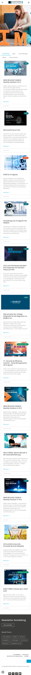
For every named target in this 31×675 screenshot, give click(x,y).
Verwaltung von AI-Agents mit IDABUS (15, 222)
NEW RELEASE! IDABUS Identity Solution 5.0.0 (12, 81)
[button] (2, 2)
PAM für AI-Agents (10, 174)
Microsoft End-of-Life (11, 130)
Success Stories (13, 57)
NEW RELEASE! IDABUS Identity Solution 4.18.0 (12, 498)
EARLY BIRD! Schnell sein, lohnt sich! (15, 590)
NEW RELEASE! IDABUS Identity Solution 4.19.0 (12, 407)
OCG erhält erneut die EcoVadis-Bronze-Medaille (13, 545)
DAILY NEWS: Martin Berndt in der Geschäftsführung (15, 454)
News (13, 53)
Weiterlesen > (6, 101)
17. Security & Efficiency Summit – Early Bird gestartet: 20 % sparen (15, 363)
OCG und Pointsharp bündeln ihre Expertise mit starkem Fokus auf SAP (14, 267)
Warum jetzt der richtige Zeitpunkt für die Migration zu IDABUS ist (15, 316)
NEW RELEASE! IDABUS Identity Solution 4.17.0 (12, 633)
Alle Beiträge (5, 53)
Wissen (4, 57)
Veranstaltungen (23, 53)
